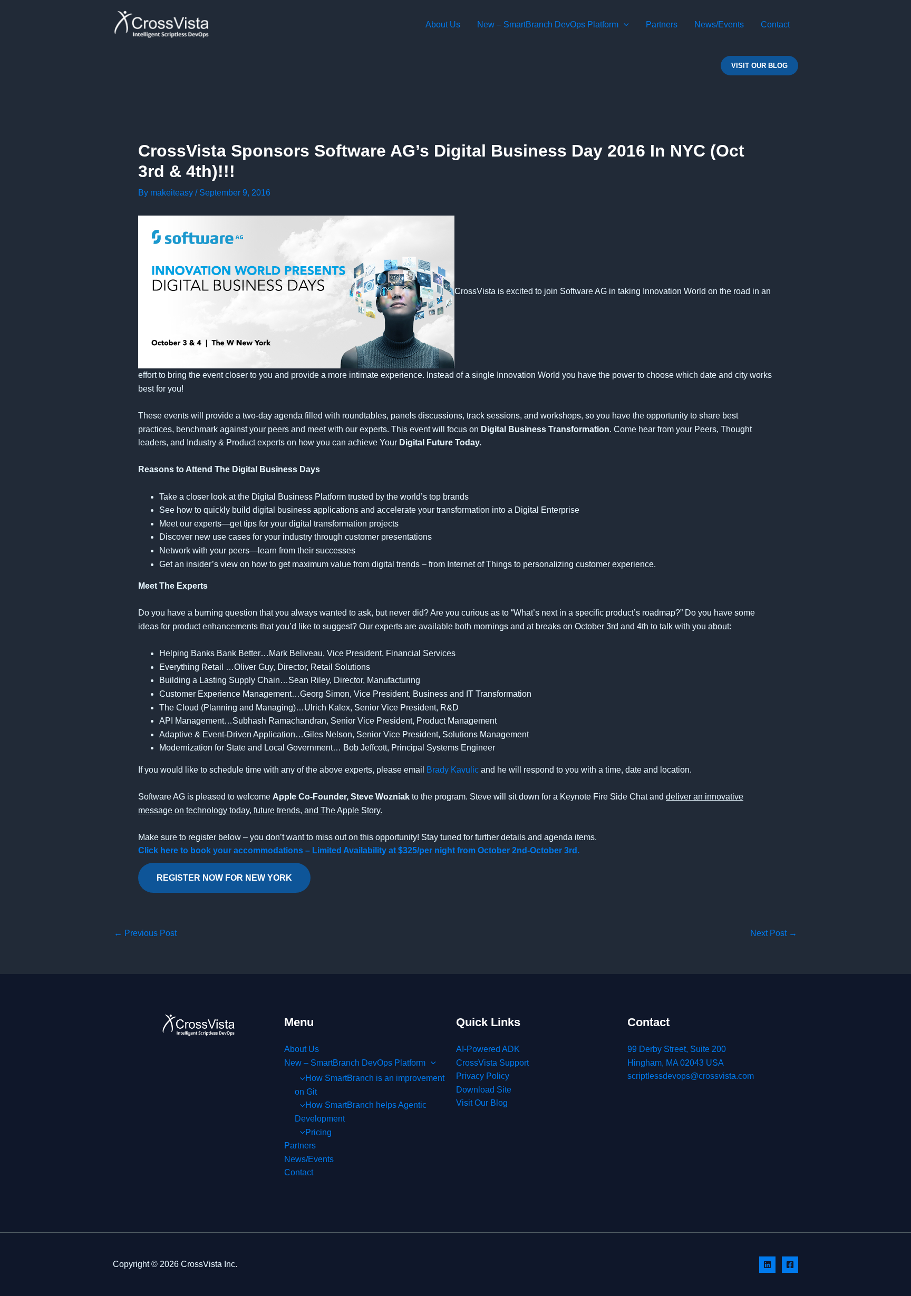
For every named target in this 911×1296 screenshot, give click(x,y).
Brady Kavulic (453, 769)
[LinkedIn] (767, 1264)
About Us (442, 24)
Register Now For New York (224, 877)
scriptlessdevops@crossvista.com (690, 1075)
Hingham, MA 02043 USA (675, 1062)
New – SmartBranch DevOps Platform (547, 24)
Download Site (483, 1089)
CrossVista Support (492, 1062)
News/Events (719, 24)
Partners (661, 24)
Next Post (773, 933)
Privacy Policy (482, 1075)
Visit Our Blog (482, 1102)
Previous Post (145, 933)
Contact (775, 24)
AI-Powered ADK (488, 1049)
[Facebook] (790, 1264)
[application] (623, 25)
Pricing (318, 1132)
